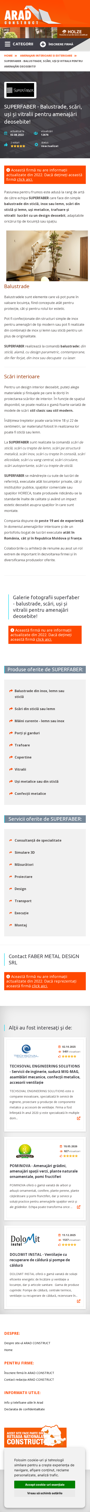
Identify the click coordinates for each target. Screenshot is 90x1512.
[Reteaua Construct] (35, 1446)
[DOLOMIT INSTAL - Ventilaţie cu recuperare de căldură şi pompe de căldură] (25, 1240)
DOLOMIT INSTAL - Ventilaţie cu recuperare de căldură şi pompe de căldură (40, 1260)
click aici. (25, 179)
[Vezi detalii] (78, 1118)
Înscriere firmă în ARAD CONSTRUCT (29, 1373)
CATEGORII (23, 44)
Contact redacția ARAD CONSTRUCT (29, 1380)
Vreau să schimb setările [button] (44, 1493)
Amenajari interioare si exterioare (46, 55)
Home (8, 55)
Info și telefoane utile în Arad (23, 1402)
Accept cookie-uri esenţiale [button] (44, 1484)
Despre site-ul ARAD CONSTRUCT (27, 1343)
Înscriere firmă (61, 44)
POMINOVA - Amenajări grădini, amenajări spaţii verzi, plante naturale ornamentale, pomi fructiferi (44, 1171)
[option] (45, 32)
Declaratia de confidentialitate (24, 1409)
